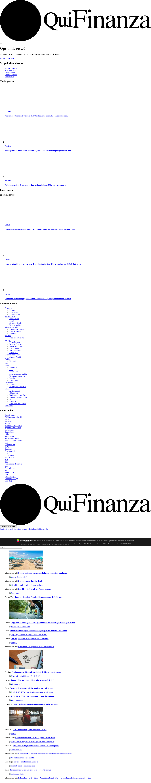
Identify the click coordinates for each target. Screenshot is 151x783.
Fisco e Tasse (10, 317)
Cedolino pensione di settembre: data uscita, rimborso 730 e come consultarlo (35, 185)
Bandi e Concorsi (15, 344)
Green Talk (13, 372)
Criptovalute (14, 393)
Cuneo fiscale (10, 468)
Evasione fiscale (15, 323)
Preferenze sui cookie (57, 544)
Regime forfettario (16, 325)
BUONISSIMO (122, 541)
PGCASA (72, 541)
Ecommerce (9, 430)
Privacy (38, 544)
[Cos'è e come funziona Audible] (78, 758)
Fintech (12, 385)
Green (7, 365)
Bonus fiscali (14, 319)
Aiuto (67, 544)
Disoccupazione (15, 351)
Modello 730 (9, 472)
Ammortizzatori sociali (13, 440)
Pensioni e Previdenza (17, 404)
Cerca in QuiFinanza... (8, 527)
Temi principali (10, 477)
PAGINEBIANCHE (81, 541)
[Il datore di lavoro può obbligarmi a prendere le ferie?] (78, 676)
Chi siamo (23, 544)
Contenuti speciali (6, 529)
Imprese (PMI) (14, 314)
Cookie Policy (45, 544)
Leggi (11, 321)
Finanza (12, 310)
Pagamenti (9, 421)
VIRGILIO (40, 541)
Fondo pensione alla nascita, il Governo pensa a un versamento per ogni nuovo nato (38, 151)
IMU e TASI (9, 457)
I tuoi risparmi (10, 73)
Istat (6, 460)
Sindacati (8, 449)
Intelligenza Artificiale (17, 387)
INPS (7, 419)
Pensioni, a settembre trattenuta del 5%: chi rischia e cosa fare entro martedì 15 (36, 116)
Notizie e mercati (11, 68)
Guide (7, 389)
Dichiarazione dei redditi (14, 417)
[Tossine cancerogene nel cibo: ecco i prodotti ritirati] (78, 766)
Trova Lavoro (14, 342)
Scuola (7, 423)
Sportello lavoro (11, 75)
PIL (6, 462)
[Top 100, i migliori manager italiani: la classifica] (78, 635)
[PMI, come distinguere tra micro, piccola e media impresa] (78, 742)
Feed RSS (37, 529)
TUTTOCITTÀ (91, 541)
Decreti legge (10, 415)
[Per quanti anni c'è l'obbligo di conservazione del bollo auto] (78, 593)
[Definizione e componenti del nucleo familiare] (78, 643)
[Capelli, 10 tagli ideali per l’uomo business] (78, 585)
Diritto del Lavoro (16, 346)
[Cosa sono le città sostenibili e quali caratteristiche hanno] (78, 684)
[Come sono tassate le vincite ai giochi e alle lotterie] (78, 734)
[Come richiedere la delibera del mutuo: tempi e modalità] (78, 700)
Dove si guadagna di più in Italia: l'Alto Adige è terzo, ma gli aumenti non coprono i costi (40, 229)
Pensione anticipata (16, 338)
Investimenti (14, 312)
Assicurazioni (14, 391)
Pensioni (8, 111)
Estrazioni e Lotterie (16, 329)
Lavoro (7, 225)
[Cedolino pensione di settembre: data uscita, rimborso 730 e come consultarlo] (78, 166)
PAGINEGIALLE (49, 541)
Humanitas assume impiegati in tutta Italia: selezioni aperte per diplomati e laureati (38, 299)
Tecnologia (9, 382)
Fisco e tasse (9, 77)
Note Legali (31, 544)
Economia (8, 308)
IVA (6, 443)
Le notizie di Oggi (11, 479)
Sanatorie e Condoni (12, 438)
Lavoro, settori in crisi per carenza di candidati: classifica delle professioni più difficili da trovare (43, 264)
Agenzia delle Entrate (13, 428)
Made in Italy (10, 436)
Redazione (9, 406)
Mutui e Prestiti (15, 357)
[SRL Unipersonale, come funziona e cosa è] (78, 717)
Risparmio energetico (17, 376)
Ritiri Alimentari (15, 331)
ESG (11, 370)
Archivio (44, 529)
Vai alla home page (7, 58)
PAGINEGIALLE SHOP (61, 541)
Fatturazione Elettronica (18, 397)
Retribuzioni (14, 348)
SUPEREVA (130, 541)
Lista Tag (8, 481)
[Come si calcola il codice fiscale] (78, 577)
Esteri (7, 363)
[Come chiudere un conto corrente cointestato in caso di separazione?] (78, 750)
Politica (7, 359)
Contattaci (17, 529)
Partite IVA (13, 353)
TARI (7, 474)
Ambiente (13, 368)
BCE (6, 453)
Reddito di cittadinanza (13, 426)
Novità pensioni (11, 70)
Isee (6, 466)
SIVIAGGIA (104, 541)
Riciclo (12, 378)
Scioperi (12, 334)
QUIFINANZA (113, 541)
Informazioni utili (11, 327)
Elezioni (12, 361)
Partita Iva (13, 402)
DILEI (98, 541)
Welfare (7, 434)
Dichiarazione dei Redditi (18, 395)
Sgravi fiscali (9, 432)
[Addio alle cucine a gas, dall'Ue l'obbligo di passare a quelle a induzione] (78, 627)
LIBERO (33, 541)
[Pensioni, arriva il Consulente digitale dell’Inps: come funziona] (78, 659)
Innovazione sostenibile (18, 374)
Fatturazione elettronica (13, 464)
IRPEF (7, 447)
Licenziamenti (10, 445)
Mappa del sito (27, 529)
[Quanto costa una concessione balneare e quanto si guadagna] (78, 560)
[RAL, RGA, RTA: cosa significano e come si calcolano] (78, 692)
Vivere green (14, 380)
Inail (6, 470)
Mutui (11, 399)
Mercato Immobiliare (12, 355)
